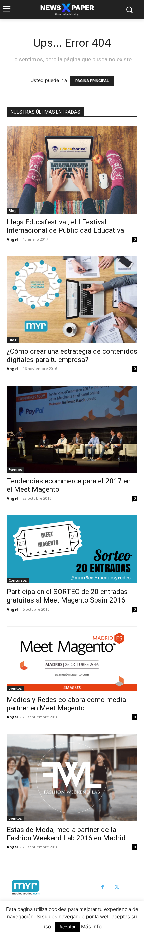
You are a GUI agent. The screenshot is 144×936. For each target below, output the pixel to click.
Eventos (15, 469)
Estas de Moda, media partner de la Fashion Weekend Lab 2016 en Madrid (66, 834)
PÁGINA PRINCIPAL (92, 80)
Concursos (18, 580)
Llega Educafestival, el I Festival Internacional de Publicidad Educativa (65, 226)
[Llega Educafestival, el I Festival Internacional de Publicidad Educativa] (72, 170)
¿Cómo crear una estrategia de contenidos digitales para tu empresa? (72, 355)
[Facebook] (102, 887)
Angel (12, 239)
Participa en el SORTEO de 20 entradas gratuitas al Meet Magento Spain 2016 (67, 596)
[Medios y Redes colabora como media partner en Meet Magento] (72, 658)
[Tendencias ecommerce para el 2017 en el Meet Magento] (72, 429)
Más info (91, 926)
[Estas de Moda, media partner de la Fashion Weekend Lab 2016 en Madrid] (72, 777)
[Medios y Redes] (26, 887)
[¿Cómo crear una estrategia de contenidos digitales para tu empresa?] (72, 299)
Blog (13, 210)
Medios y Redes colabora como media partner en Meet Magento (66, 704)
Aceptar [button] (67, 926)
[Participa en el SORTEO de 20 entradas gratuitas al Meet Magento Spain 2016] (72, 549)
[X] (117, 887)
